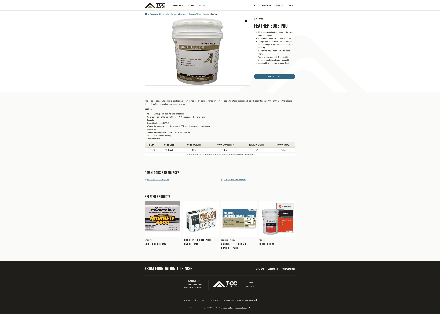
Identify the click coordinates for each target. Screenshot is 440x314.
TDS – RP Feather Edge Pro (158, 180)
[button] (246, 21)
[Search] (255, 5)
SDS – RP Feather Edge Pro (235, 180)
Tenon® (262, 240)
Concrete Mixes (194, 14)
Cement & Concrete (178, 14)
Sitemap (187, 300)
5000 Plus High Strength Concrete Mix (197, 242)
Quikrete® (149, 240)
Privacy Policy (199, 300)
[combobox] (228, 5)
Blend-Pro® (266, 244)
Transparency (229, 300)
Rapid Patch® (259, 19)
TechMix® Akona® (229, 240)
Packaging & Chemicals (159, 14)
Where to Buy (274, 76)
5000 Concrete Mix (155, 244)
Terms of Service (214, 300)
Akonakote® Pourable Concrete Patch (234, 246)
